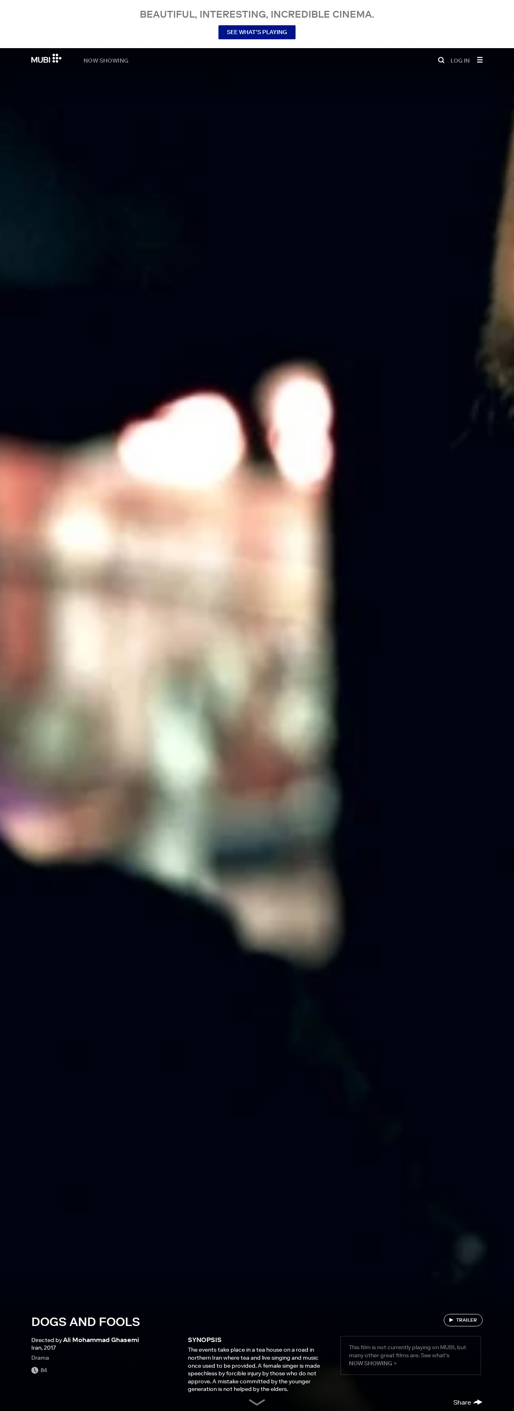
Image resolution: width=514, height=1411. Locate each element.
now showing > (373, 1363)
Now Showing (106, 60)
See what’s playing (257, 32)
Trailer (466, 1320)
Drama (40, 1357)
